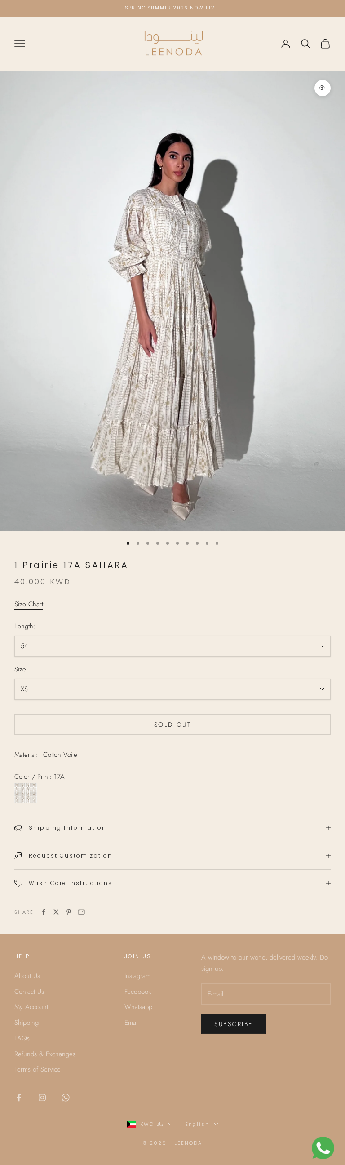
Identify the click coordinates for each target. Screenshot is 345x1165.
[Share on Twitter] (56, 912)
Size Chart (28, 604)
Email (131, 1022)
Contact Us (29, 991)
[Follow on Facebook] (18, 1097)
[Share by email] (81, 912)
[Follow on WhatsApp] (65, 1097)
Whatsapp (138, 1007)
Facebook (137, 991)
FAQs (22, 1038)
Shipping (26, 1022)
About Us (27, 976)
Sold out (172, 724)
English (197, 1124)
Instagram (137, 976)
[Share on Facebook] (43, 912)
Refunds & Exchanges (44, 1054)
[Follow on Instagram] (42, 1097)
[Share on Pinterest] (68, 912)
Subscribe (233, 1023)
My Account (31, 1007)
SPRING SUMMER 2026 (156, 7)
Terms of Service (37, 1069)
